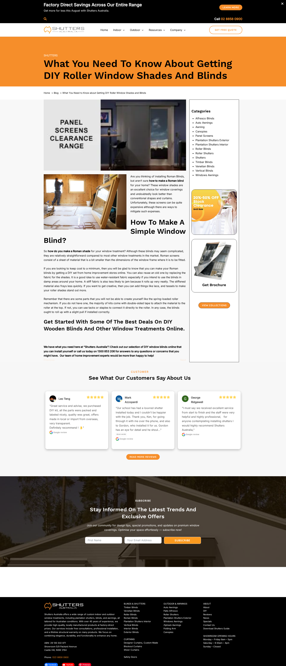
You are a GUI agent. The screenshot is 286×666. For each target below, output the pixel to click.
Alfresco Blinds (204, 118)
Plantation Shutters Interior (211, 144)
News (206, 618)
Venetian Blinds (204, 166)
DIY (205, 610)
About (206, 607)
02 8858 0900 (231, 19)
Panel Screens (204, 135)
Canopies (201, 131)
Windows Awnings (206, 175)
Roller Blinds (203, 148)
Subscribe (182, 540)
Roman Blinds (131, 618)
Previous (49, 360)
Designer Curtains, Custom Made (141, 642)
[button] (230, 7)
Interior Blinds (131, 628)
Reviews (207, 614)
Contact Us (209, 625)
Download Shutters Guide (216, 628)
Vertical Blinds (204, 170)
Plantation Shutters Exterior (212, 140)
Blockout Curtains (133, 646)
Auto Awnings (204, 122)
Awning (200, 127)
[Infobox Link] (214, 265)
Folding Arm (170, 628)
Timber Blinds (204, 162)
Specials (207, 621)
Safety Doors (130, 657)
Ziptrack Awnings (172, 625)
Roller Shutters (204, 153)
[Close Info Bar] (282, 4)
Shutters (51, 55)
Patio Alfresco (171, 610)
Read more (121, 434)
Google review (60, 432)
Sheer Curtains (131, 649)
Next (183, 360)
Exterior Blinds (131, 632)
